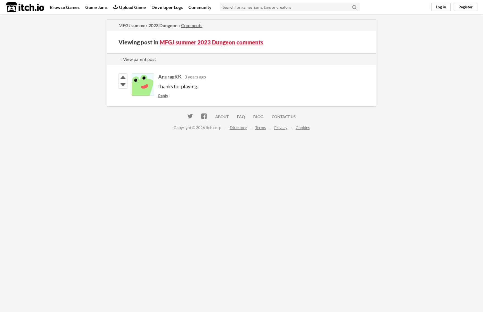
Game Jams (96, 7)
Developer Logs (167, 7)
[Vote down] (123, 84)
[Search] (354, 7)
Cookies (303, 127)
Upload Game (132, 7)
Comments (191, 25)
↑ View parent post (138, 59)
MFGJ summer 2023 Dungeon (148, 25)
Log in (441, 6)
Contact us (284, 116)
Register (465, 6)
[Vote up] (123, 77)
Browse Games (65, 7)
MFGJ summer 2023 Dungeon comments (211, 42)
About (222, 116)
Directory (238, 127)
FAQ (241, 116)
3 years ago (195, 76)
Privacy (280, 127)
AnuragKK (170, 76)
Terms (260, 127)
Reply (163, 95)
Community (200, 7)
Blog (258, 116)
